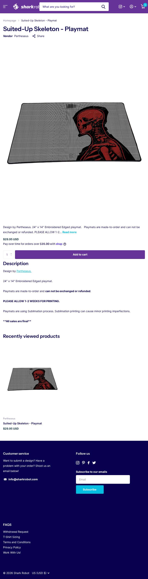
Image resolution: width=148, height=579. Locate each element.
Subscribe (90, 489)
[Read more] (122, 6)
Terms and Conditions (16, 542)
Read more (69, 232)
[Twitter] (94, 462)
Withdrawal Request (15, 531)
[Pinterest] (83, 462)
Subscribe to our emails (91, 471)
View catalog (4, 7)
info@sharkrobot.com (23, 479)
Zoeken (103, 6)
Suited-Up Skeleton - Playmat (22, 423)
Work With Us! (12, 552)
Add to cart (80, 254)
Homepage (9, 20)
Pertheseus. (24, 271)
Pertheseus (21, 36)
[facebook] (89, 462)
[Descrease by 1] (12, 258)
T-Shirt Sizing (11, 537)
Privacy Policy (12, 547)
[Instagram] (77, 462)
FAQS (7, 525)
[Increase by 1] (12, 251)
